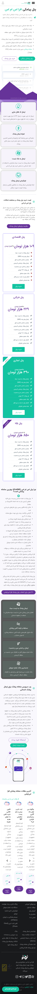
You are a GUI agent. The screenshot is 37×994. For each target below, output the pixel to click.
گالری (30, 876)
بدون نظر (30, 882)
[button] (30, 859)
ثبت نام (18, 873)
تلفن (7, 876)
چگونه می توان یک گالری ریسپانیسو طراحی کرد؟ (30, 815)
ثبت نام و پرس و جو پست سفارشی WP (18, 814)
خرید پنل (18, 286)
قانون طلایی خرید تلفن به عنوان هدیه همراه (7, 815)
